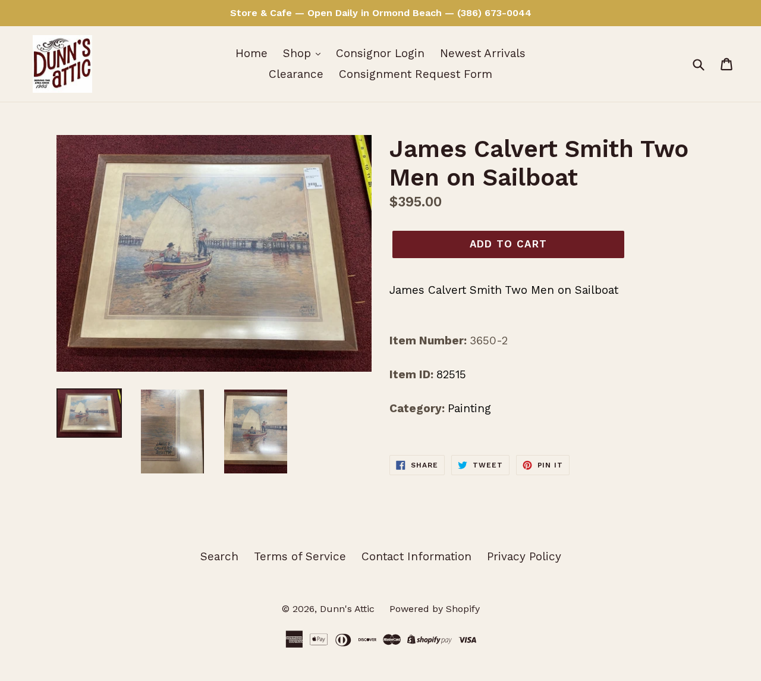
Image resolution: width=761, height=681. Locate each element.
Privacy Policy (524, 556)
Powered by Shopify (434, 608)
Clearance (296, 74)
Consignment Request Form (415, 74)
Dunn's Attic (349, 608)
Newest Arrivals (483, 53)
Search (219, 556)
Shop (299, 53)
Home (251, 53)
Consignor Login (380, 53)
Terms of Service (300, 556)
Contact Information (416, 556)
